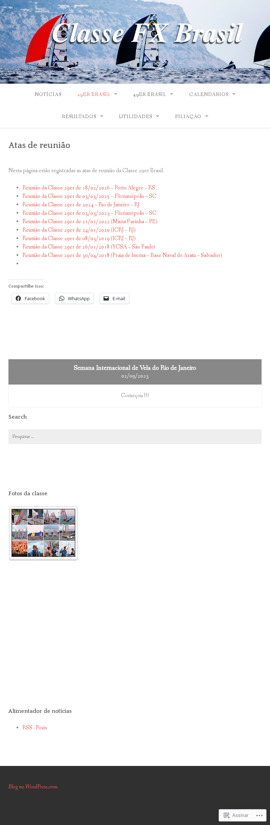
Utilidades (135, 117)
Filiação (188, 117)
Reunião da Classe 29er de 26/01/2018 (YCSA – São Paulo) (88, 247)
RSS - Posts (34, 727)
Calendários (209, 94)
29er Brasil (93, 94)
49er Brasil (149, 94)
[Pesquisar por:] (135, 436)
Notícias (48, 94)
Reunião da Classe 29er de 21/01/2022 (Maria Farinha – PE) (90, 221)
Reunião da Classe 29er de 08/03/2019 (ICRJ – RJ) (79, 238)
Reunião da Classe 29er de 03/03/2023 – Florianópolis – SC (89, 213)
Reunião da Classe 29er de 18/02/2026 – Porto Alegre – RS (88, 188)
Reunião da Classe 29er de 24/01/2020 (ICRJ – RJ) (79, 230)
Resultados (79, 117)
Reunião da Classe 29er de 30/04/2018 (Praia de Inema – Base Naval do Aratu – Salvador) (122, 255)
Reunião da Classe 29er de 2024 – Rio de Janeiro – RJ (81, 204)
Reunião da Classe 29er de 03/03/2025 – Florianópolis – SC (89, 196)
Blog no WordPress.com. (33, 787)
